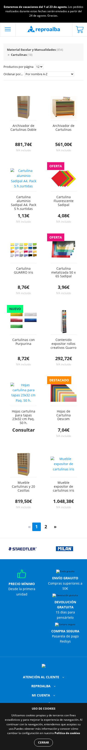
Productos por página (18, 67)
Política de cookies (67, 733)
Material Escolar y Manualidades (35, 50)
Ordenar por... (13, 74)
